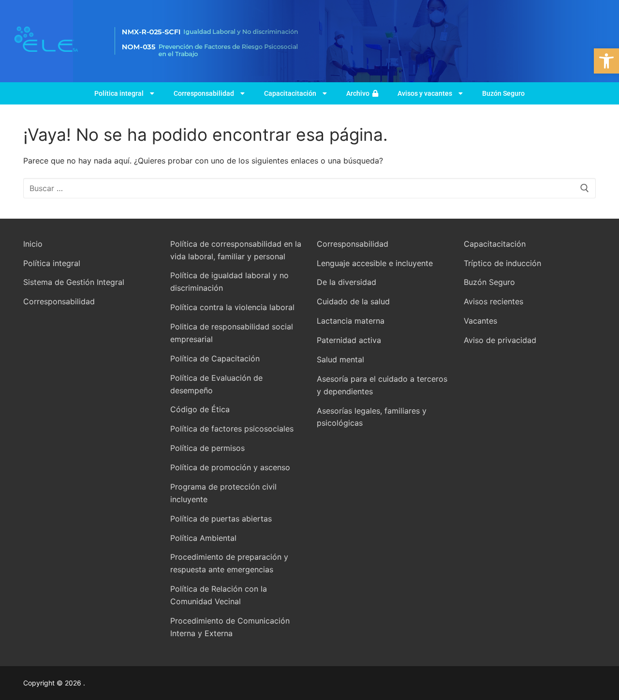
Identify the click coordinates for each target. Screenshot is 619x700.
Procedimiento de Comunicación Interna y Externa (230, 627)
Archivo (359, 93)
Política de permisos (207, 448)
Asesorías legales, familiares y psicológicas (372, 417)
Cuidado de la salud (353, 301)
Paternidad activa (349, 340)
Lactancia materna (350, 321)
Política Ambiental (203, 538)
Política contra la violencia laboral (232, 307)
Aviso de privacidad (500, 340)
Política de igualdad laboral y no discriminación (229, 281)
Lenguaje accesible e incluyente (375, 263)
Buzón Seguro (503, 93)
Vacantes (480, 321)
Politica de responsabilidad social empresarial (231, 333)
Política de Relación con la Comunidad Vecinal (218, 595)
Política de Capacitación (215, 358)
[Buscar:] (309, 188)
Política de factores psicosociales (232, 428)
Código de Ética (200, 409)
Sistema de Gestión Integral (73, 282)
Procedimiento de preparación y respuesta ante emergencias (229, 563)
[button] (606, 61)
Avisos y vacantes (425, 93)
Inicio (33, 244)
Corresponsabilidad (204, 93)
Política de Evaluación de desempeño (216, 384)
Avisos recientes (493, 301)
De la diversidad (346, 282)
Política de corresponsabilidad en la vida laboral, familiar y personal (235, 250)
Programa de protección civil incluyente (223, 493)
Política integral (119, 93)
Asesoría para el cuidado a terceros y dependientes (382, 385)
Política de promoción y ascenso (230, 467)
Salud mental (340, 359)
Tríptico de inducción (502, 263)
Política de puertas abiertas (221, 518)
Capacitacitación (290, 93)
